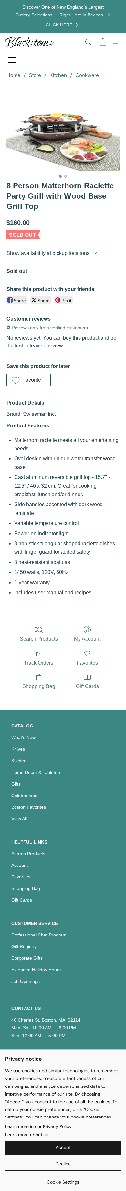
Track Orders (38, 663)
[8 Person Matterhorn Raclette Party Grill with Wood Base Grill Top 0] (63, 128)
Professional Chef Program (39, 934)
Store (35, 75)
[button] (31, 42)
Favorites (87, 663)
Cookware (87, 75)
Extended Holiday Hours (36, 969)
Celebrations (24, 795)
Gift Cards (87, 686)
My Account (87, 639)
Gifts (16, 783)
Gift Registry (24, 946)
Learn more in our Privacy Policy (38, 1126)
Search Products (39, 639)
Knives (18, 749)
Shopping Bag (38, 686)
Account (19, 865)
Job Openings (25, 981)
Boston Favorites (28, 807)
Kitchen (58, 75)
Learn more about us (26, 1134)
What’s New (23, 737)
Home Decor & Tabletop (35, 772)
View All (19, 818)
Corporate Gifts (27, 958)
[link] (63, 25)
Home (13, 75)
